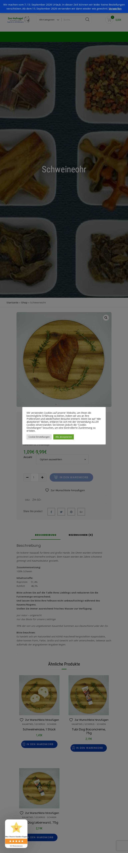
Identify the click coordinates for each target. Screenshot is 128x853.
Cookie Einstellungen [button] (39, 436)
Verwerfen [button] (115, 8)
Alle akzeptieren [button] (63, 436)
